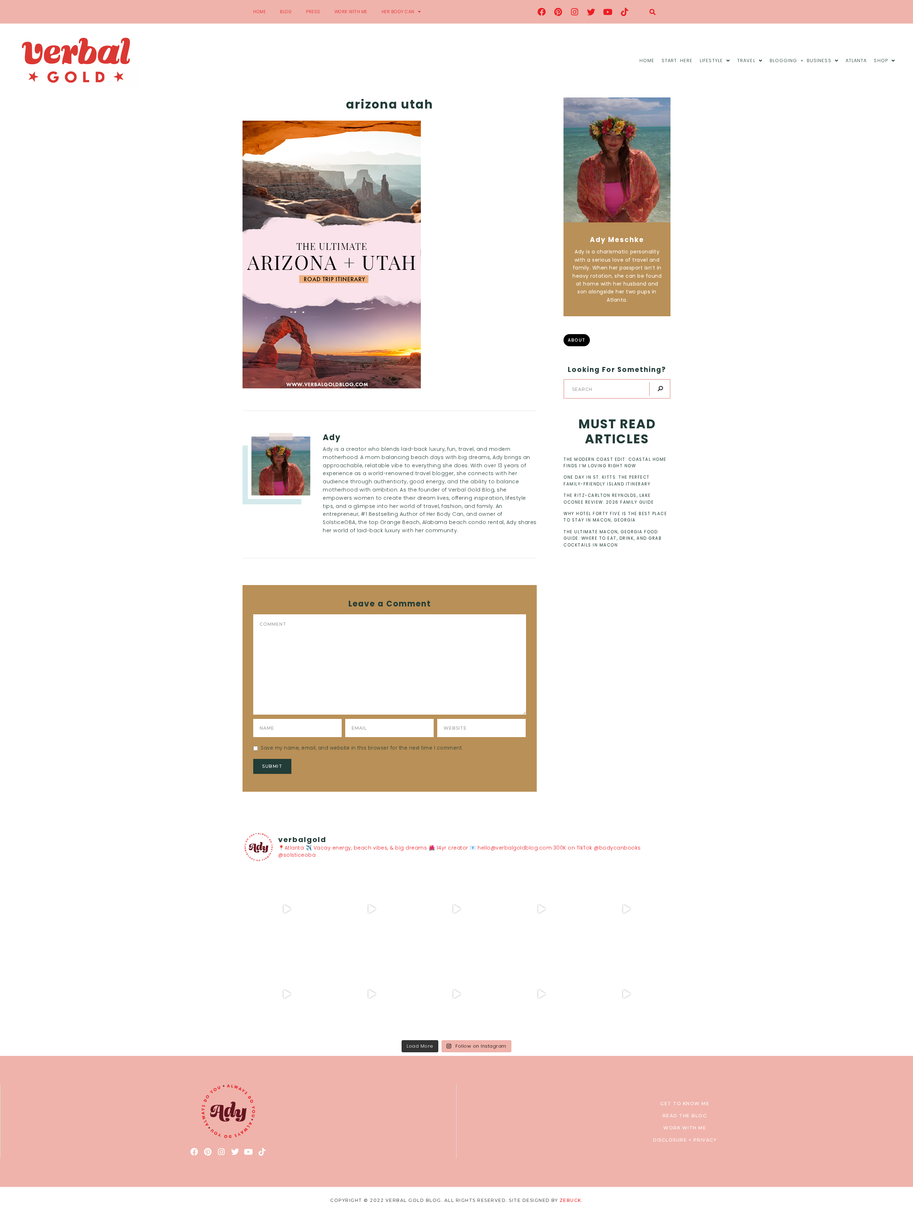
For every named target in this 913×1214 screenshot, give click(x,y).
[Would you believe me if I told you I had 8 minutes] (541, 994)
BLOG (286, 12)
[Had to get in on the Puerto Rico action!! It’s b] (456, 909)
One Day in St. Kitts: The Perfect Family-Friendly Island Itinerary (607, 480)
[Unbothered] (286, 994)
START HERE (677, 60)
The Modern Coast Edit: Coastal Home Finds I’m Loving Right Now (615, 463)
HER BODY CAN (398, 12)
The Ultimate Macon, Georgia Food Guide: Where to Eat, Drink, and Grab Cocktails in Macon (612, 538)
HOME (259, 12)
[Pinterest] (558, 12)
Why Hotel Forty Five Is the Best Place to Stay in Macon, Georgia (615, 517)
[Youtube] (608, 12)
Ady (332, 437)
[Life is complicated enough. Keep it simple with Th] (626, 994)
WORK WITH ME (351, 12)
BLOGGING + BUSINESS (800, 60)
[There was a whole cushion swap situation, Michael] (286, 909)
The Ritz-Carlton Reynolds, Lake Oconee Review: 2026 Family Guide (608, 499)
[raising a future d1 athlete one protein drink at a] (371, 994)
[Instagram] (575, 12)
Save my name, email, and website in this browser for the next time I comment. (362, 748)
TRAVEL (746, 60)
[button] (652, 12)
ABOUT (577, 340)
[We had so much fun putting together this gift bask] (626, 909)
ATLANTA (856, 60)
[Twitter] (591, 12)
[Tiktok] (624, 12)
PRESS (313, 12)
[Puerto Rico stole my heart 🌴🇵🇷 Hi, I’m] (541, 909)
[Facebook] (542, 12)
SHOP (881, 60)
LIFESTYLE (711, 60)
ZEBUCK (570, 1200)
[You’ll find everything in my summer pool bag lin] (371, 909)
